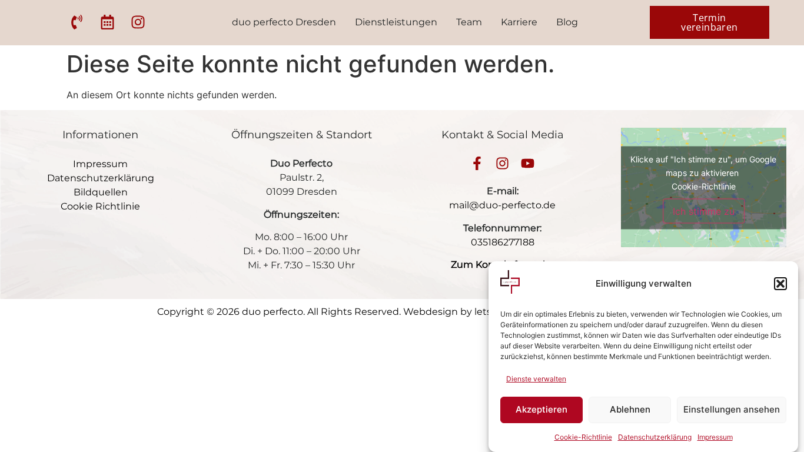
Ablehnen (630, 410)
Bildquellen (101, 192)
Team (469, 22)
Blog (567, 22)
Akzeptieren (541, 410)
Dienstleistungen (396, 22)
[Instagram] (502, 163)
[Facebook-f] (477, 163)
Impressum (715, 437)
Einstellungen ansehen (731, 410)
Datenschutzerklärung (655, 437)
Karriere (519, 22)
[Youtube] (527, 163)
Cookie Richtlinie (100, 206)
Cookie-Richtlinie (583, 437)
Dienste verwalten (536, 378)
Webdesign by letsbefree (462, 311)
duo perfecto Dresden (284, 22)
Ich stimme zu (704, 211)
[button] (780, 284)
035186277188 (502, 242)
